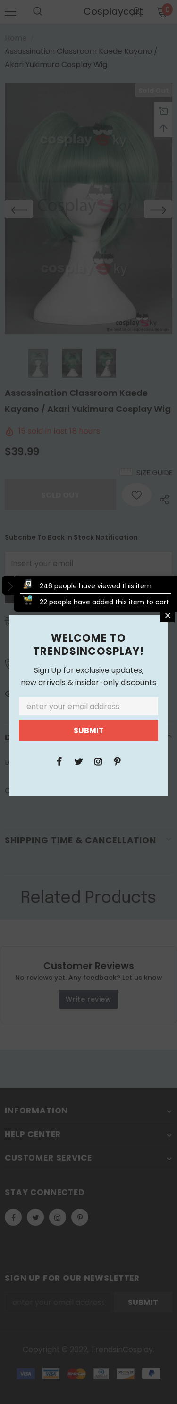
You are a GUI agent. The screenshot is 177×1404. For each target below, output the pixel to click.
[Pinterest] (117, 761)
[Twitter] (79, 761)
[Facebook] (59, 761)
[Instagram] (98, 761)
